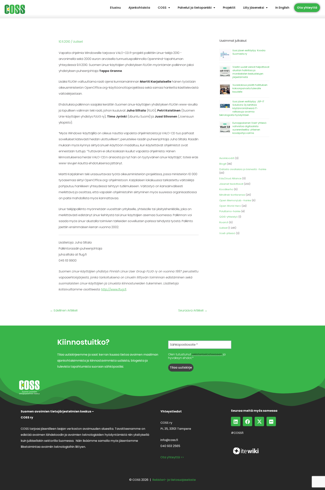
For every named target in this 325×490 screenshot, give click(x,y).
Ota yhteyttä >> (172, 457)
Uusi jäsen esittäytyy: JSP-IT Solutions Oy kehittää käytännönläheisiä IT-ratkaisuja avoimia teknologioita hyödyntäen (241, 108)
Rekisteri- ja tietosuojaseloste (174, 480)
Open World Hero (230, 206)
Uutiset (78, 41)
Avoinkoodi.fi (226, 158)
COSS (162, 7)
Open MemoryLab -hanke (235, 200)
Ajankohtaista (139, 7)
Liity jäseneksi (253, 7)
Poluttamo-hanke (230, 211)
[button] (164, 7)
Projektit (229, 7)
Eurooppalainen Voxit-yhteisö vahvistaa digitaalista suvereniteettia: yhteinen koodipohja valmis (249, 128)
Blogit (222, 164)
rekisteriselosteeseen (207, 354)
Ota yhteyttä (307, 7)
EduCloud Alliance (230, 178)
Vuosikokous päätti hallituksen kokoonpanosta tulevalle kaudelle (249, 88)
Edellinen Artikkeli (63, 310)
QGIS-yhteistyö (228, 217)
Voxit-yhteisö (227, 233)
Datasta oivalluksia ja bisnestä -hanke (242, 169)
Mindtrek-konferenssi (232, 195)
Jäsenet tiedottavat (231, 184)
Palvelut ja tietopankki (195, 7)
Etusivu (115, 7)
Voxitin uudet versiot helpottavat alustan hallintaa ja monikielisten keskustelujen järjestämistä (250, 72)
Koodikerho (226, 189)
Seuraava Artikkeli (192, 310)
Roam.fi (223, 222)
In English (282, 7)
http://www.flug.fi (113, 289)
